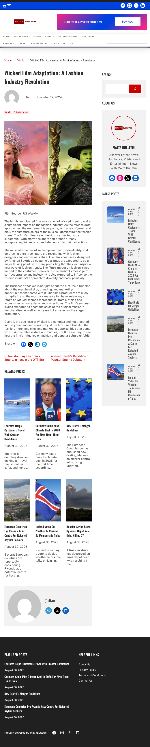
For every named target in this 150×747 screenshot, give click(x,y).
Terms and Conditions (92, 675)
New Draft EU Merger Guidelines (78, 428)
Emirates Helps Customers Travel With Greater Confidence (14, 432)
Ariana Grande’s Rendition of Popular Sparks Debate (70, 357)
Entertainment (21, 112)
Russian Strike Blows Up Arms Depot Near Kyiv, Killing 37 (78, 531)
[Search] (135, 89)
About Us (84, 664)
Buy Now (127, 21)
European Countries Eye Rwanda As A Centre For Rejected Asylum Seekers (15, 533)
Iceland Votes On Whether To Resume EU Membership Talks (47, 531)
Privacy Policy (87, 669)
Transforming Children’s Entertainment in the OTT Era (24, 357)
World (21, 60)
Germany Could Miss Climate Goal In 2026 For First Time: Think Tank (47, 432)
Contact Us (85, 680)
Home (6, 36)
